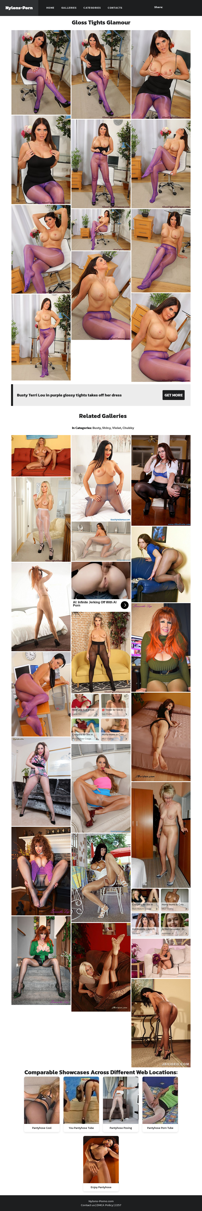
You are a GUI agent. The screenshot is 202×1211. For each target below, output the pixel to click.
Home (50, 8)
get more (174, 395)
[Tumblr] (186, 7)
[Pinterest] (179, 7)
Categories (92, 8)
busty (97, 427)
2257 (118, 1205)
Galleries (69, 8)
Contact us (88, 1205)
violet (116, 427)
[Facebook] (172, 7)
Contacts (115, 8)
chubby (128, 427)
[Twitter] (193, 7)
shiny (106, 427)
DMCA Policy (105, 1205)
